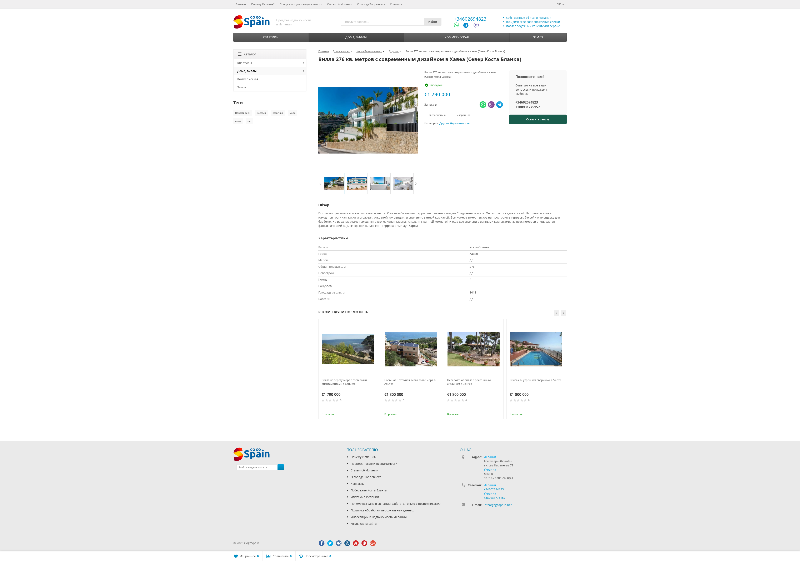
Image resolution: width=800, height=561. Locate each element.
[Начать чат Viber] (476, 26)
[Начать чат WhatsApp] (458, 26)
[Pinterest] (364, 543)
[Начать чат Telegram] (467, 26)
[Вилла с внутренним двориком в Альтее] (536, 349)
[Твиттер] (330, 543)
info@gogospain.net (498, 505)
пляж (238, 120)
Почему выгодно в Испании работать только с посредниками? (395, 504)
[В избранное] (373, 408)
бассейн (261, 112)
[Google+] (373, 543)
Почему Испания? (263, 4)
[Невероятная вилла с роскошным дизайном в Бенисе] (473, 349)
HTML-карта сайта (364, 524)
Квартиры (270, 37)
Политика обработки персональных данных (382, 510)
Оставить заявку (538, 119)
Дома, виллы (356, 37)
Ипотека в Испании (365, 497)
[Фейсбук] (321, 543)
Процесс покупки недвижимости (301, 4)
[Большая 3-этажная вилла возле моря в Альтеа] (411, 349)
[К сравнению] (366, 408)
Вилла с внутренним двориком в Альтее (535, 380)
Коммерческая (457, 37)
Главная (241, 4)
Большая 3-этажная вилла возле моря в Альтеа (409, 382)
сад (249, 120)
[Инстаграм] (347, 543)
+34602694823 (470, 19)
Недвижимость (460, 123)
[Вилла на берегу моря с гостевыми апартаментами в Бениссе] (348, 349)
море (292, 112)
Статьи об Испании (339, 4)
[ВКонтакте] (338, 543)
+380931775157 (527, 107)
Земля (538, 37)
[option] (333, 183)
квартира (277, 112)
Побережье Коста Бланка (369, 490)
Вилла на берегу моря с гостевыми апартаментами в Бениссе (344, 382)
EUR (559, 4)
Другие (444, 123)
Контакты (396, 4)
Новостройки (242, 112)
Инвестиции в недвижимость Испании (379, 517)
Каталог (250, 54)
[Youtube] (355, 543)
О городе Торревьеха (371, 4)
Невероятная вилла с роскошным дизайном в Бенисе (469, 382)
